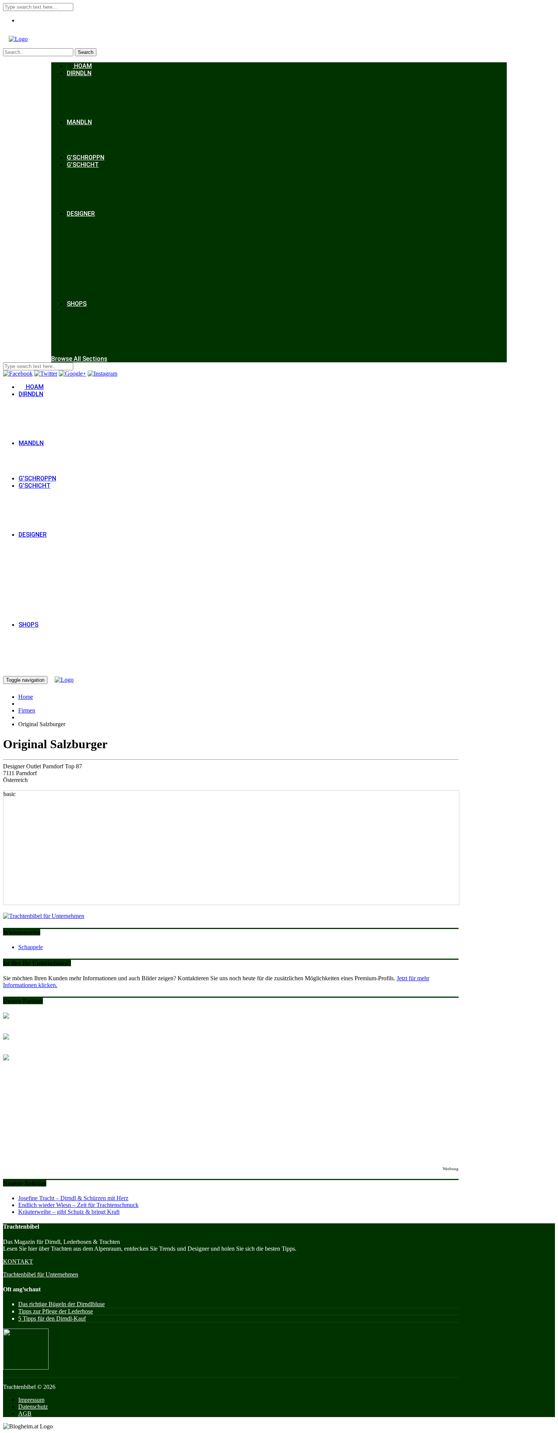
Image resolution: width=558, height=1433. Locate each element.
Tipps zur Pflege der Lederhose (55, 1311)
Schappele (30, 947)
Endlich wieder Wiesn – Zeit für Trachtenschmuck (78, 1205)
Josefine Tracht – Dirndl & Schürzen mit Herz (73, 1198)
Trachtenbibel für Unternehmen (40, 1274)
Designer (81, 213)
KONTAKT (18, 1261)
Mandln (79, 122)
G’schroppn (85, 157)
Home (25, 697)
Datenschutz (33, 1406)
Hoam (82, 66)
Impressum (31, 1400)
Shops (77, 303)
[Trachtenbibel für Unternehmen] (43, 916)
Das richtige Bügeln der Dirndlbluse (61, 1304)
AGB (25, 1413)
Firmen (26, 710)
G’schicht (83, 164)
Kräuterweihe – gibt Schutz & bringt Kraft (69, 1212)
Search (85, 52)
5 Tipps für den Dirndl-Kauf (52, 1318)
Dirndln (79, 73)
